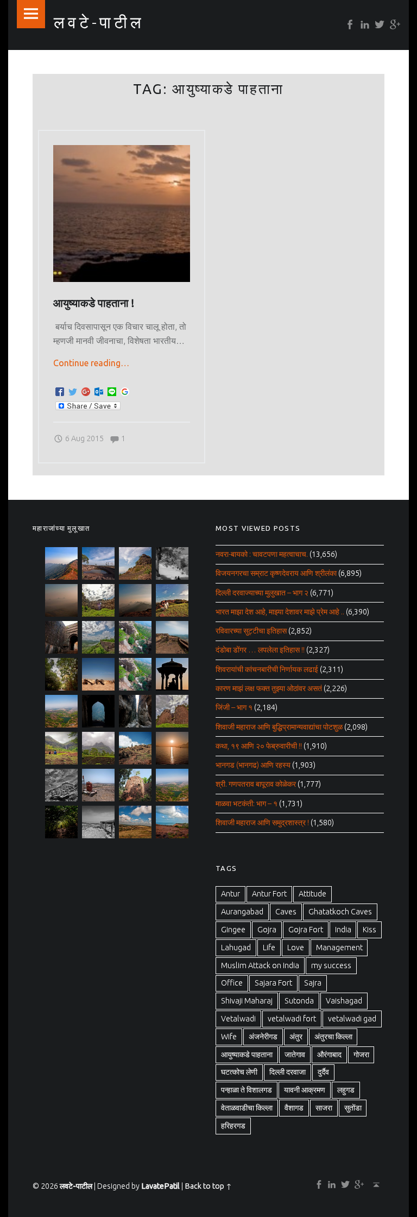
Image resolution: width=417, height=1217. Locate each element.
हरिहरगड (233, 1125)
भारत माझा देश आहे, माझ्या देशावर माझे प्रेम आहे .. (280, 611)
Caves (285, 911)
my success (331, 965)
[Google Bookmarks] (124, 392)
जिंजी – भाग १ (234, 707)
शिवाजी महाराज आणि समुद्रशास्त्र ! (262, 822)
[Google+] (85, 392)
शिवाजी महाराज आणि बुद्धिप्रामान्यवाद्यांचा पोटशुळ (279, 727)
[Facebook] (348, 24)
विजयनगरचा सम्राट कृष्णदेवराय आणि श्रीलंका (276, 573)
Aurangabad (242, 911)
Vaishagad (344, 1000)
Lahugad (236, 947)
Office (232, 982)
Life (269, 947)
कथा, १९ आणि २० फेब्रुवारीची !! (259, 746)
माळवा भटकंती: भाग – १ (246, 803)
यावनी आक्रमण (304, 1090)
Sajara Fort (273, 982)
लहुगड (346, 1090)
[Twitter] (378, 24)
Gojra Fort (305, 929)
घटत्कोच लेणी (239, 1072)
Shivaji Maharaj (247, 1000)
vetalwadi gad (352, 1018)
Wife (229, 1036)
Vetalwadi (238, 1018)
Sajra (312, 982)
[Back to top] (374, 1184)
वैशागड (294, 1107)
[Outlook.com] (98, 392)
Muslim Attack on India (260, 965)
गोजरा (361, 1054)
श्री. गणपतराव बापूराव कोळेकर (256, 784)
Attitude (312, 893)
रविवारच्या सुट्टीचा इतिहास (251, 630)
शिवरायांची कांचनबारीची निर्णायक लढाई (267, 669)
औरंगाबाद (329, 1054)
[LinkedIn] (362, 24)
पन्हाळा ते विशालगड (246, 1090)
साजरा (323, 1107)
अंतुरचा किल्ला (333, 1036)
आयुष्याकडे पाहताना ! (93, 303)
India (343, 929)
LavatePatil (160, 1186)
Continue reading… (91, 363)
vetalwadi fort (292, 1018)
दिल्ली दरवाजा (287, 1072)
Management (339, 947)
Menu (31, 14)
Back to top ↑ (208, 1186)
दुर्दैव (323, 1072)
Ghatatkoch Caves (340, 911)
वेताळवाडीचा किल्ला (247, 1107)
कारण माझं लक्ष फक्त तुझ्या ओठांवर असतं (269, 688)
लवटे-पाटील (76, 1186)
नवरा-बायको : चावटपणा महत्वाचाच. (262, 554)
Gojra (266, 929)
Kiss (369, 929)
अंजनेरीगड (263, 1036)
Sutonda (299, 1000)
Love (295, 947)
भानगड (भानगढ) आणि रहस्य (253, 765)
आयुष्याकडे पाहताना (247, 1054)
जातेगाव (295, 1054)
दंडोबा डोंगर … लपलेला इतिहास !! (260, 649)
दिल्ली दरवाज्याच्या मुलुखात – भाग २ (262, 592)
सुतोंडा (353, 1107)
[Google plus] (392, 24)
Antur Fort (269, 893)
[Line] (111, 392)
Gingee (233, 929)
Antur (230, 893)
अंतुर (295, 1036)
